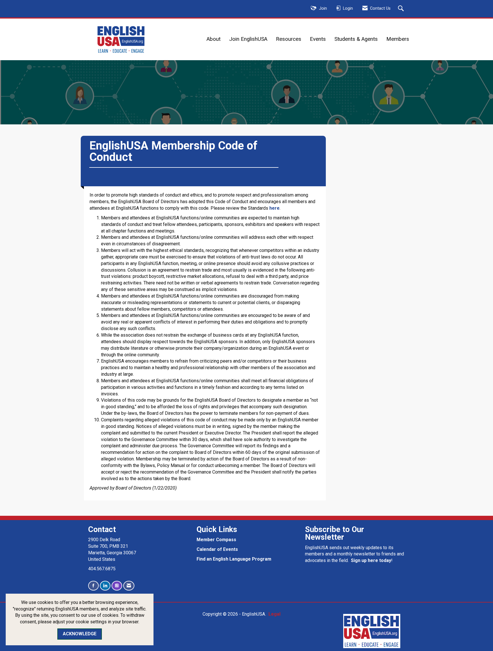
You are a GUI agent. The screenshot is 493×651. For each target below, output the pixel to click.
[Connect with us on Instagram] (117, 586)
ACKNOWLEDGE (79, 633)
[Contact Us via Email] (128, 586)
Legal (274, 614)
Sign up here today (371, 560)
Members (397, 39)
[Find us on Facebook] (93, 586)
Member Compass (216, 539)
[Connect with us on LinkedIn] (105, 586)
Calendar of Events (217, 549)
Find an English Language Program (234, 559)
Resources (288, 39)
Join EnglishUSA (248, 39)
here (274, 208)
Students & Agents (356, 39)
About (214, 39)
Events (318, 39)
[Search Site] (401, 9)
